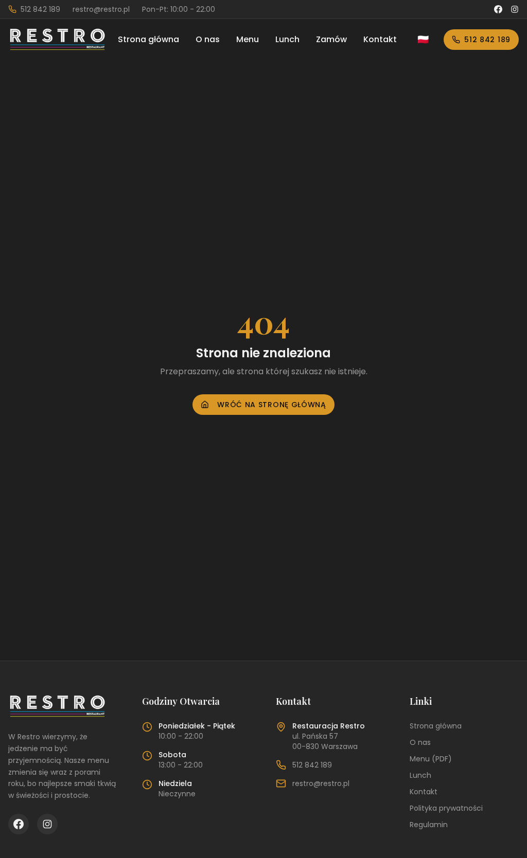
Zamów (331, 39)
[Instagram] (515, 9)
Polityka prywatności (446, 808)
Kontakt (380, 39)
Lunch (287, 39)
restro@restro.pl (320, 783)
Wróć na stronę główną (271, 404)
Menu (247, 39)
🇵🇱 (423, 39)
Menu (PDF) (431, 759)
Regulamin (429, 824)
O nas (208, 39)
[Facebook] (498, 9)
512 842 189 (487, 39)
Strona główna (148, 39)
